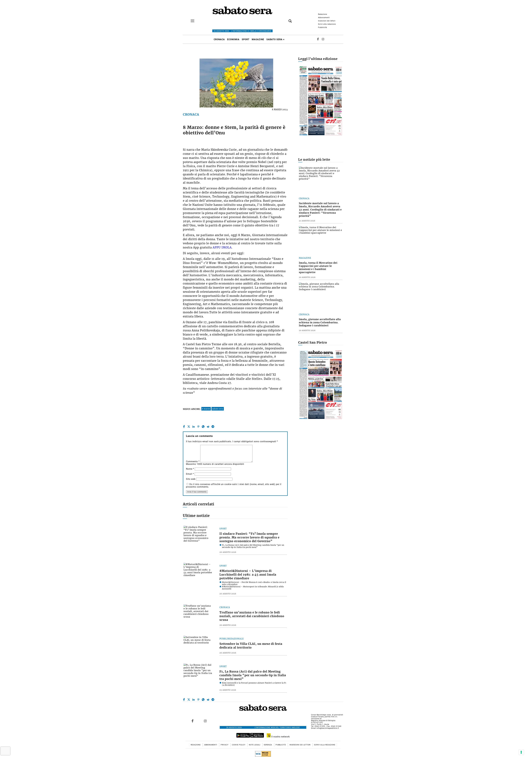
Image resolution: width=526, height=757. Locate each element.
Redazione (322, 14)
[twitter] (189, 426)
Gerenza (268, 745)
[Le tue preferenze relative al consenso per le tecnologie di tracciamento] (521, 752)
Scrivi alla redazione (327, 24)
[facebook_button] (317, 39)
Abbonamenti (324, 18)
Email (190, 474)
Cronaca (219, 39)
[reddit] (208, 426)
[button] (286, 19)
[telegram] (213, 426)
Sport (245, 39)
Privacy (225, 745)
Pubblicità (322, 27)
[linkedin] (193, 426)
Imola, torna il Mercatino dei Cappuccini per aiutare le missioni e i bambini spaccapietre (318, 267)
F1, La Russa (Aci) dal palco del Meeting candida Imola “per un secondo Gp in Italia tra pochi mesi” (252, 675)
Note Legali (255, 745)
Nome (190, 469)
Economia (233, 39)
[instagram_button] (323, 39)
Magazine (258, 39)
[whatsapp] (203, 426)
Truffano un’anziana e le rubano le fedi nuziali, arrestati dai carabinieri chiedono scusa (251, 616)
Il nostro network (280, 736)
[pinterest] (198, 426)
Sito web (190, 479)
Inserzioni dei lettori (326, 21)
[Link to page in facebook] (192, 721)
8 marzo (206, 409)
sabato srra (217, 409)
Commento (193, 461)
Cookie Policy (239, 745)
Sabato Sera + (275, 39)
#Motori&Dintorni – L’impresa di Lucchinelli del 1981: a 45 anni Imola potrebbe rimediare (247, 574)
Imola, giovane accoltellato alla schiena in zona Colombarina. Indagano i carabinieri (320, 322)
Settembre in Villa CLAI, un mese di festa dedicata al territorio (250, 645)
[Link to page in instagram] (205, 721)
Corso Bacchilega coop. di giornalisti (327, 715)
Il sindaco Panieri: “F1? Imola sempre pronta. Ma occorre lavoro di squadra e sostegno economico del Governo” (249, 537)
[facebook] (184, 426)
